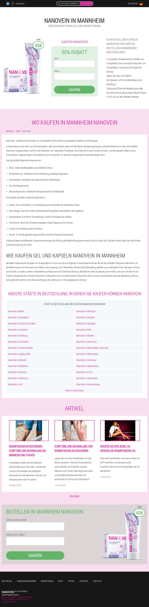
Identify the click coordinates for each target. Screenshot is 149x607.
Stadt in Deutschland (74, 390)
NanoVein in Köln (83, 329)
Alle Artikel (74, 495)
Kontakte (97, 581)
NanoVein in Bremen (85, 335)
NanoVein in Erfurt (84, 372)
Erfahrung (7, 581)
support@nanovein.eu (10, 595)
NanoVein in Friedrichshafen (20, 347)
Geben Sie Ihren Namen (16, 520)
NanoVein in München (86, 311)
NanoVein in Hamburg (18, 335)
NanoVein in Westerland (86, 378)
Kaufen (74, 89)
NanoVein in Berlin (16, 311)
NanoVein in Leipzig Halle (19, 353)
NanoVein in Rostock (17, 372)
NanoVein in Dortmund (86, 341)
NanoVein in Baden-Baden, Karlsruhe (92, 347)
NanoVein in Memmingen (87, 353)
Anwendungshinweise (26, 581)
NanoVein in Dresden (85, 317)
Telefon (57, 71)
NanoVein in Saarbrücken (87, 365)
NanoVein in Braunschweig (88, 384)
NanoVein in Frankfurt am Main (21, 323)
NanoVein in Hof (15, 384)
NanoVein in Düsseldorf (18, 317)
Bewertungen (47, 581)
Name (56, 58)
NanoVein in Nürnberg (86, 359)
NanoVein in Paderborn (18, 365)
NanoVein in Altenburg (18, 378)
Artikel (71, 581)
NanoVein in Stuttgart (85, 323)
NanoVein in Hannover (18, 329)
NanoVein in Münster (17, 359)
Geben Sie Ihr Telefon (15, 535)
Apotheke (83, 581)
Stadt (60, 581)
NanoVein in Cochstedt (18, 341)
